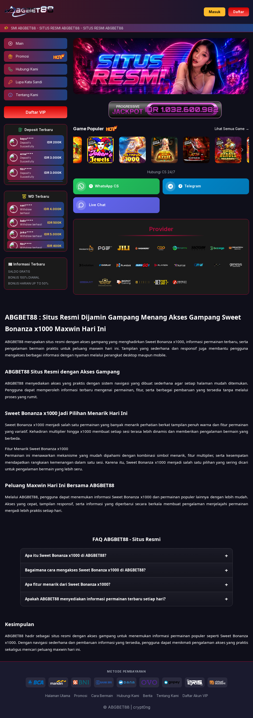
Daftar (238, 12)
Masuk (214, 12)
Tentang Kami (167, 696)
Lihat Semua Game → (232, 129)
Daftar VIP (36, 112)
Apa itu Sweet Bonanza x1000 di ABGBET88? (65, 555)
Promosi (80, 696)
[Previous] (80, 150)
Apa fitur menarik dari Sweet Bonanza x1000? (67, 584)
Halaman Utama (57, 696)
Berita (147, 696)
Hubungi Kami (128, 696)
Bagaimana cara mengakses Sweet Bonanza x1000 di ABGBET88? (85, 569)
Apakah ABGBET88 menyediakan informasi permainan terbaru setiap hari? (95, 598)
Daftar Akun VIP (195, 696)
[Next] (242, 150)
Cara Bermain (102, 696)
